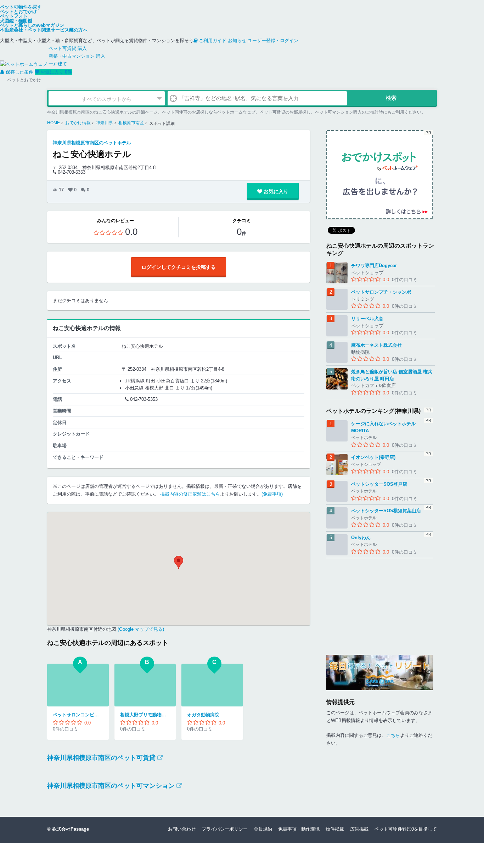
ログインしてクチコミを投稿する (178, 267)
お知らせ (237, 40)
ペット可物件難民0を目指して (406, 829)
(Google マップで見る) (140, 629)
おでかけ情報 (78, 123)
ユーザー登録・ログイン (273, 40)
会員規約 (263, 829)
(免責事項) (272, 494)
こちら (393, 735)
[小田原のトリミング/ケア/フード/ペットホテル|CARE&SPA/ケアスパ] (379, 672)
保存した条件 (19, 72)
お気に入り (56, 72)
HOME (53, 123)
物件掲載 (335, 829)
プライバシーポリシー (225, 829)
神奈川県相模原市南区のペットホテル (92, 142)
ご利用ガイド (212, 40)
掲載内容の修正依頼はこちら (190, 494)
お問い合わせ (182, 829)
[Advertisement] (379, 602)
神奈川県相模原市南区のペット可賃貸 (101, 757)
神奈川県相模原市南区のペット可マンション (111, 785)
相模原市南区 (131, 123)
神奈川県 (104, 123)
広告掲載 (359, 829)
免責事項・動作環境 (299, 829)
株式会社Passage (70, 829)
